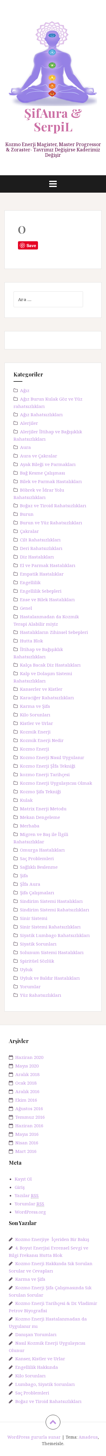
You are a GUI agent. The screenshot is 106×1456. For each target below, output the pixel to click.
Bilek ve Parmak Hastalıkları (51, 481)
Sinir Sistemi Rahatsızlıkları (50, 927)
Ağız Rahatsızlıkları (41, 414)
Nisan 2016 (26, 1143)
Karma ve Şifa (35, 706)
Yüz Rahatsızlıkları (40, 995)
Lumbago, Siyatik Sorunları (45, 1384)
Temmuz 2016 (30, 1117)
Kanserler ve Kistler (41, 689)
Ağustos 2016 (29, 1108)
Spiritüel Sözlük (37, 961)
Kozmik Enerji (35, 732)
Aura (25, 447)
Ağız (24, 390)
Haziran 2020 (29, 1057)
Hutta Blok (31, 641)
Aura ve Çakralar (38, 456)
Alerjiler (29, 423)
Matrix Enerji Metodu (43, 809)
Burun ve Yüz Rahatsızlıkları (51, 522)
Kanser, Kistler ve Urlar (40, 1358)
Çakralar (29, 531)
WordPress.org (30, 1212)
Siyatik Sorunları (38, 944)
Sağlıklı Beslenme (39, 867)
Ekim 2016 (26, 1100)
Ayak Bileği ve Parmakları (48, 464)
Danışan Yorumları (36, 1334)
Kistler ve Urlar (36, 723)
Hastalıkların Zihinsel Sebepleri (54, 632)
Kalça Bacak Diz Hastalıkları (50, 665)
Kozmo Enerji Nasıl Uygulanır (52, 757)
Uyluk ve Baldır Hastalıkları (50, 978)
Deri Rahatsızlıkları (41, 548)
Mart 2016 (26, 1151)
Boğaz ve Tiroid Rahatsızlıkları (53, 505)
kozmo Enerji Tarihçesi (45, 774)
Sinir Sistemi (33, 918)
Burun (27, 514)
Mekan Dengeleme (40, 817)
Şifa (24, 875)
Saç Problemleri (37, 858)
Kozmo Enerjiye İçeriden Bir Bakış (52, 1239)
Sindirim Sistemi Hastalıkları (51, 901)
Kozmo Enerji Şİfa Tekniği (47, 766)
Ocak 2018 (26, 1083)
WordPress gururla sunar (34, 1437)
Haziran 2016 (29, 1125)
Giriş (20, 1187)
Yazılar (27, 1195)
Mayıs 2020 (27, 1066)
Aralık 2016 (27, 1091)
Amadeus (88, 1437)
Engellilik (30, 582)
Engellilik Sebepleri (41, 591)
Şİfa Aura (30, 884)
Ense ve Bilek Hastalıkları (47, 599)
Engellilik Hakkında (36, 1367)
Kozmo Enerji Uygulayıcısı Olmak (56, 783)
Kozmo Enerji (34, 749)
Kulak (26, 800)
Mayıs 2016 (27, 1134)
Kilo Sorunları (35, 715)
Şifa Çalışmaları (37, 892)
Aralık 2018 (27, 1074)
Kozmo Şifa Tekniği (40, 791)
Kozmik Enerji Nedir (42, 740)
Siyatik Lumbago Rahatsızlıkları (55, 935)
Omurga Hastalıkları (42, 850)
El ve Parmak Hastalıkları (47, 565)
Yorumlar (30, 986)
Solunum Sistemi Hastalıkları (52, 952)
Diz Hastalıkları (37, 557)
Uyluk (26, 969)
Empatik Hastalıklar (42, 574)
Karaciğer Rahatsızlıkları (47, 697)
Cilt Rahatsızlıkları (40, 540)
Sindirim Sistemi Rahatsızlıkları (54, 910)
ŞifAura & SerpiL (53, 120)
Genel (26, 608)
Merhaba (29, 826)
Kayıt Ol (23, 1179)
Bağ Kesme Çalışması (42, 473)
